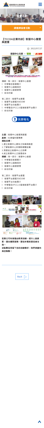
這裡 (10, 247)
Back (19, 276)
